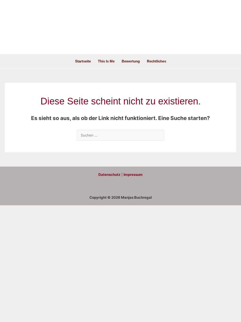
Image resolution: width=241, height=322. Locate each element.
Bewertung (131, 61)
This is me (106, 61)
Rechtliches (156, 61)
